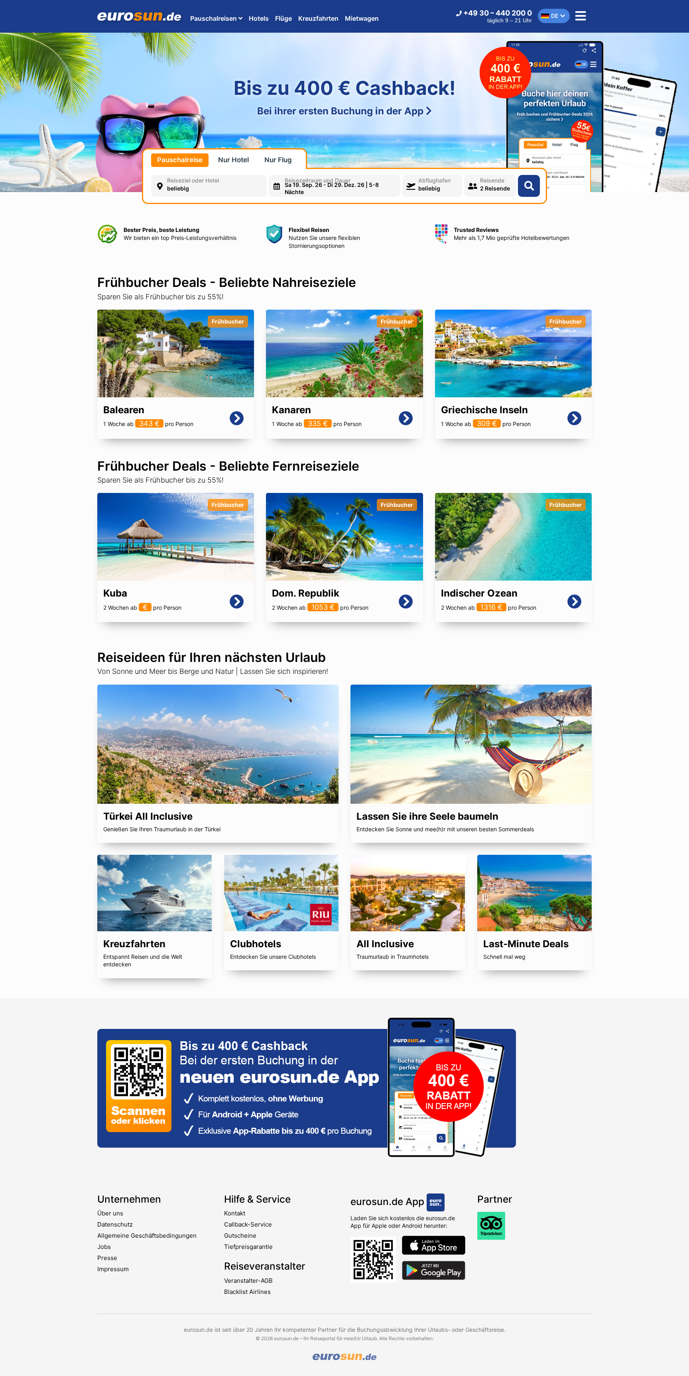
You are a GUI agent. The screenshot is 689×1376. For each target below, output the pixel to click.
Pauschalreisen (214, 18)
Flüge (283, 18)
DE (554, 15)
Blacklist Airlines (247, 1292)
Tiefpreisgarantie (248, 1246)
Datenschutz (115, 1224)
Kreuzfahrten (318, 18)
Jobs (104, 1246)
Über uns (110, 1213)
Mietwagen (362, 18)
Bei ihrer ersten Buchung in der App (341, 111)
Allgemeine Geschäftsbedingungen (147, 1235)
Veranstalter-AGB (248, 1280)
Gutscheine (240, 1235)
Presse (107, 1258)
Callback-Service (248, 1224)
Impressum (113, 1269)
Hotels (259, 18)
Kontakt (234, 1213)
